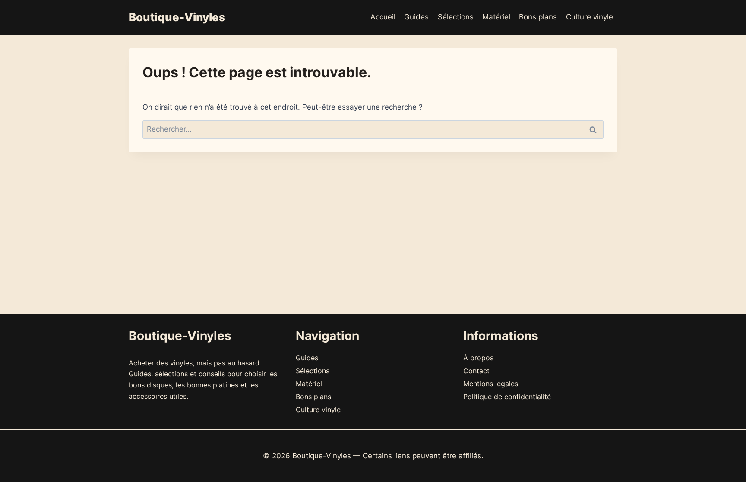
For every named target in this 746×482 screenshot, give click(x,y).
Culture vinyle (589, 17)
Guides (416, 17)
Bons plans (538, 17)
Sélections (456, 17)
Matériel (496, 17)
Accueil (382, 17)
